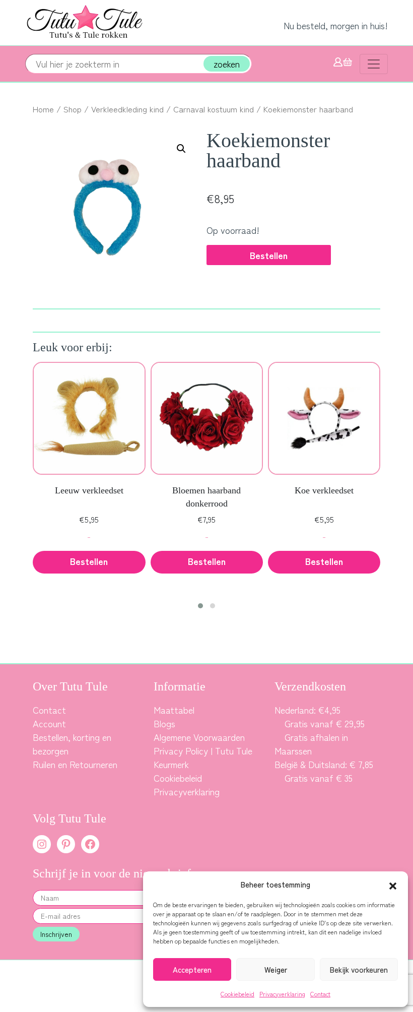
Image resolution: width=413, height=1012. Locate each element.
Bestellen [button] (89, 560)
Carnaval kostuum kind (213, 109)
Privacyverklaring (282, 993)
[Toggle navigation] (374, 64)
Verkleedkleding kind (127, 109)
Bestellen (269, 255)
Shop (72, 109)
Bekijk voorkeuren (359, 969)
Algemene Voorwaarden (199, 736)
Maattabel (174, 709)
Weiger (275, 969)
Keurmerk (171, 764)
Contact (320, 993)
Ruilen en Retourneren (75, 764)
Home (43, 109)
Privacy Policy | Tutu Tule (203, 750)
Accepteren (192, 969)
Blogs (164, 723)
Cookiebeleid (237, 993)
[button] (393, 884)
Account (49, 723)
